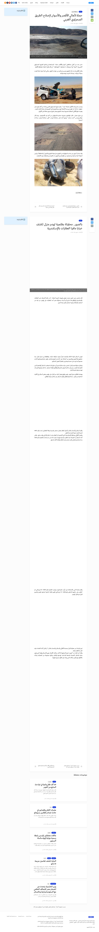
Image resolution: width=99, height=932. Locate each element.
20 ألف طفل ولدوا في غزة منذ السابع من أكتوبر (45, 785)
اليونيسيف (49, 781)
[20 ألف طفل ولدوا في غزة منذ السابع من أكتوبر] (72, 790)
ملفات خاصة (25, 2)
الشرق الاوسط (53, 883)
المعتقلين (49, 832)
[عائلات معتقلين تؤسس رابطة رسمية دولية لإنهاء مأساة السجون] (72, 841)
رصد (50, 807)
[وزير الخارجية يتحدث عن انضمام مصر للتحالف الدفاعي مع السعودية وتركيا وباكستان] (72, 892)
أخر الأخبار (53, 832)
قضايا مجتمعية (43, 2)
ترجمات (51, 2)
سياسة (68, 2)
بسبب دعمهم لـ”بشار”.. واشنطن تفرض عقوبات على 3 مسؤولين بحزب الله (49, 907)
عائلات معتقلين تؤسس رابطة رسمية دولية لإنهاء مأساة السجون (45, 838)
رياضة (36, 2)
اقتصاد (62, 2)
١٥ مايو (45, 858)
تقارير (57, 2)
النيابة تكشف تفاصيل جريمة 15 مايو (45, 862)
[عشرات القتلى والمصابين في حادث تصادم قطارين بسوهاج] (72, 815)
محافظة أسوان (75, 11)
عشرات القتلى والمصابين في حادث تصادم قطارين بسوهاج (45, 811)
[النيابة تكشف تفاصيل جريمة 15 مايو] (72, 866)
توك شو (49, 858)
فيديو (31, 2)
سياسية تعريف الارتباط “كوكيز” (12, 916)
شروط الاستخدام (28, 916)
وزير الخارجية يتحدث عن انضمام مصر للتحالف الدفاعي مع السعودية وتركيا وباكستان (45, 889)
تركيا (48, 883)
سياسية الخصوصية (21, 916)
